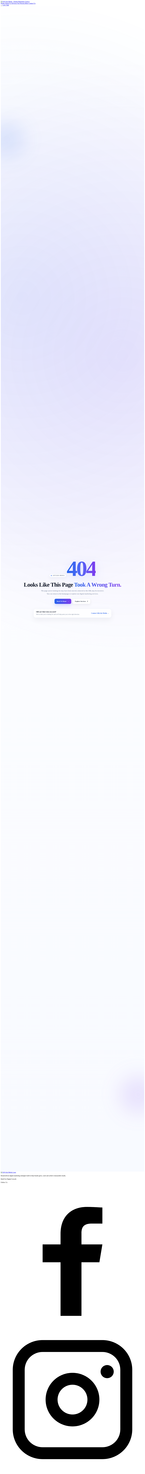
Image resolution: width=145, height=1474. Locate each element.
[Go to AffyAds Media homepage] (15, 1)
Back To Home (63, 601)
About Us (8, 3)
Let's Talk (6, 5)
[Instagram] (72, 1470)
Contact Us (32, 3)
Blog (27, 3)
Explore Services (81, 601)
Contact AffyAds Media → (100, 613)
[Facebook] (72, 1327)
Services (14, 3)
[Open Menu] (1, 5)
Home (3, 3)
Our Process (21, 3)
